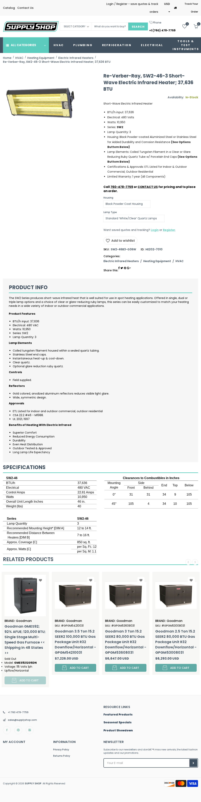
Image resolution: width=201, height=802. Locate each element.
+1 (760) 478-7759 (162, 30)
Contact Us (25, 8)
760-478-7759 (122, 187)
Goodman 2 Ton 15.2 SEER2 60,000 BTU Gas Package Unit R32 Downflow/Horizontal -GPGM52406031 (176, 642)
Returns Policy (61, 755)
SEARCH (138, 27)
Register (169, 230)
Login (155, 230)
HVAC (59, 45)
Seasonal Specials (117, 722)
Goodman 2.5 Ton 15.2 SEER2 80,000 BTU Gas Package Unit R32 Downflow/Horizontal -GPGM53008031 (125, 642)
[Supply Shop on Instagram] (30, 730)
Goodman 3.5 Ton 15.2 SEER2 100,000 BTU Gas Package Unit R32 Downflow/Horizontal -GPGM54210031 (25, 642)
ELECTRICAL (152, 45)
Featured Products (117, 714)
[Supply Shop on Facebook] (7, 730)
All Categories (23, 45)
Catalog (9, 8)
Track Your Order (191, 7)
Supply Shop (33, 783)
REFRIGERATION (117, 45)
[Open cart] (193, 26)
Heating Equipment (157, 261)
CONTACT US (148, 187)
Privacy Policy (61, 749)
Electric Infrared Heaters (121, 261)
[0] (181, 26)
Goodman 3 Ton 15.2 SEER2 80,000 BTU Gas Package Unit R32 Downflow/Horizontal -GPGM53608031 (75, 642)
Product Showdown (118, 730)
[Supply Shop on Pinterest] (18, 730)
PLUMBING (82, 45)
